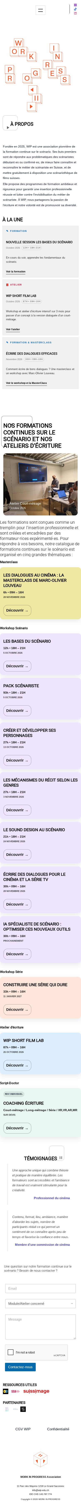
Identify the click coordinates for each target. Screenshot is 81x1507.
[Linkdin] (75, 13)
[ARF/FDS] (5, 1391)
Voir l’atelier (13, 329)
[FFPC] (15, 1409)
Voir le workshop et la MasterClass (26, 383)
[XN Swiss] (7, 1409)
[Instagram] (75, 5)
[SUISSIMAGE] (36, 1391)
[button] (23, 1429)
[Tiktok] (75, 9)
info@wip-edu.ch (40, 1490)
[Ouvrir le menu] (40, 10)
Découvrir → (17, 610)
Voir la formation (15, 271)
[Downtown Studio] (23, 1409)
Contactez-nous (20, 1367)
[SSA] (15, 1391)
